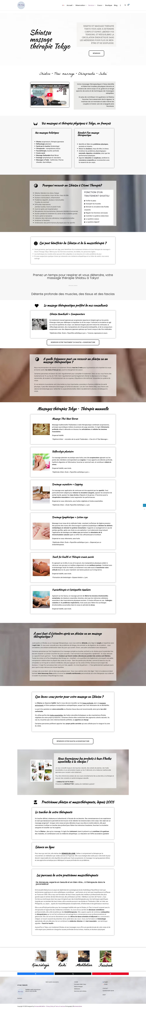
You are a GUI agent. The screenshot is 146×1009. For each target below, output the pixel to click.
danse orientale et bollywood (87, 916)
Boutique (108, 5)
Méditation (84, 965)
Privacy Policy (50, 1006)
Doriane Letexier (73, 285)
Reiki (62, 965)
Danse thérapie (78, 986)
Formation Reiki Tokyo (80, 984)
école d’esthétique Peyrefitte (88, 890)
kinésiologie (45, 389)
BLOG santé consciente (52, 982)
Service (91, 5)
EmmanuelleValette (39, 1006)
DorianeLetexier (78, 1006)
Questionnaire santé (108, 990)
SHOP (104, 995)
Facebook (105, 966)
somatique (49, 860)
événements (89, 776)
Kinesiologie (40, 965)
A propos (19, 998)
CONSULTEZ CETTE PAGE (65, 782)
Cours (99, 5)
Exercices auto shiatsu (80, 991)
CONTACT (105, 988)
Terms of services (60, 1006)
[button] (64, 5)
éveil (103, 856)
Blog (115, 5)
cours (81, 776)
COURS (76, 982)
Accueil (69, 5)
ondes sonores (61, 856)
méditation (49, 856)
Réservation (80, 5)
